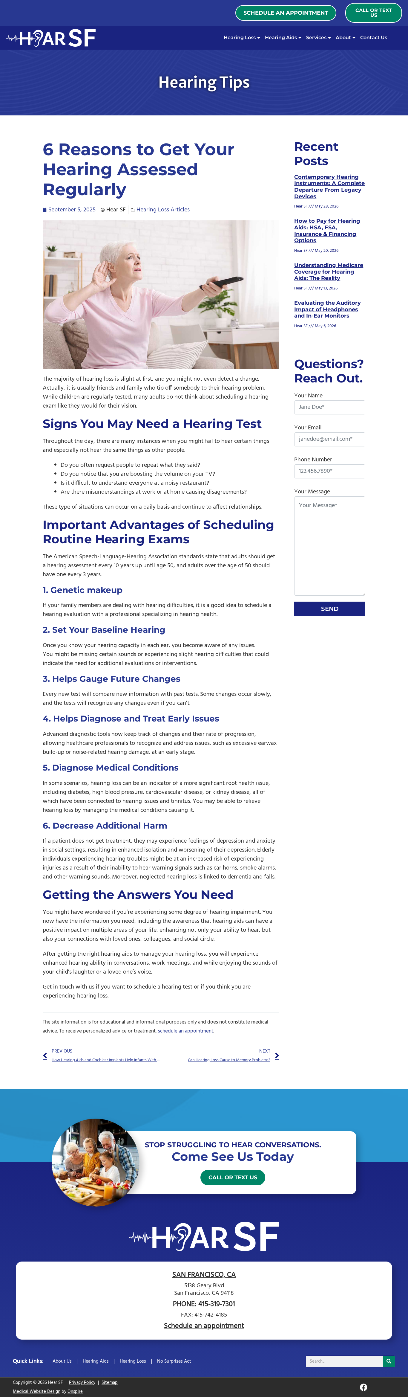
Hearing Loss (240, 37)
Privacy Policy (82, 1382)
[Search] (389, 1361)
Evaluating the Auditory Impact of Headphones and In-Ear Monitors (327, 309)
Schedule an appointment (204, 1326)
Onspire (75, 1391)
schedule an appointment (185, 1031)
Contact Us (373, 37)
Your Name (308, 396)
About (343, 37)
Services (316, 37)
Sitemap (110, 1382)
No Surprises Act (174, 1361)
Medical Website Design (36, 1391)
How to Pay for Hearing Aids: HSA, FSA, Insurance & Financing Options (327, 231)
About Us (62, 1361)
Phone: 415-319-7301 (204, 1304)
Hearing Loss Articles (163, 210)
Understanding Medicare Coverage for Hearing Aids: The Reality (328, 271)
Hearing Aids (281, 37)
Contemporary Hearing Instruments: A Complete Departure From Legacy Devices (329, 187)
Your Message (312, 492)
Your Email (308, 428)
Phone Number (313, 460)
